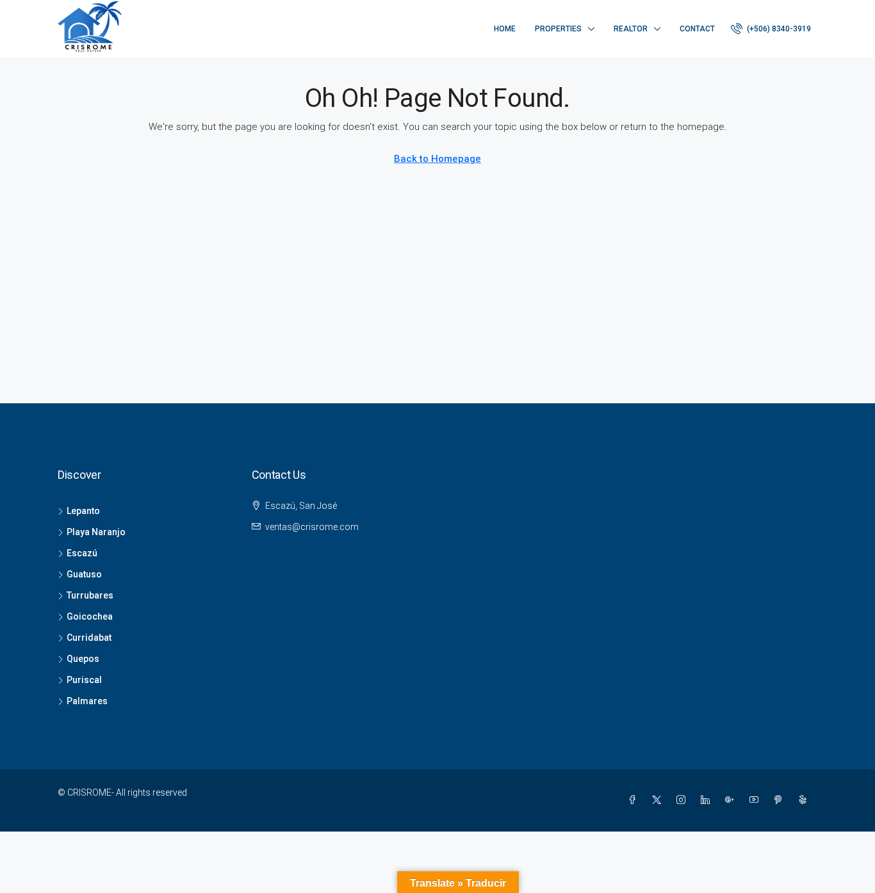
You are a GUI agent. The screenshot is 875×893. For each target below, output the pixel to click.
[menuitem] (770, 29)
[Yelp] (805, 800)
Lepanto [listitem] (83, 511)
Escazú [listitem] (82, 553)
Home (505, 28)
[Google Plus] (732, 800)
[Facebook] (635, 800)
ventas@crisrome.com (312, 527)
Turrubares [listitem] (90, 595)
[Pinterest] (781, 800)
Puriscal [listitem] (84, 680)
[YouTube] (756, 800)
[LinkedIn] (708, 800)
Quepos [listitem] (83, 659)
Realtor (631, 28)
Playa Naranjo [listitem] (96, 532)
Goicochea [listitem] (90, 616)
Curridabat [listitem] (89, 637)
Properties (558, 28)
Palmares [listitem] (87, 701)
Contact (697, 28)
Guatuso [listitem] (84, 574)
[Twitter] (659, 800)
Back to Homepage (437, 159)
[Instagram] (683, 800)
